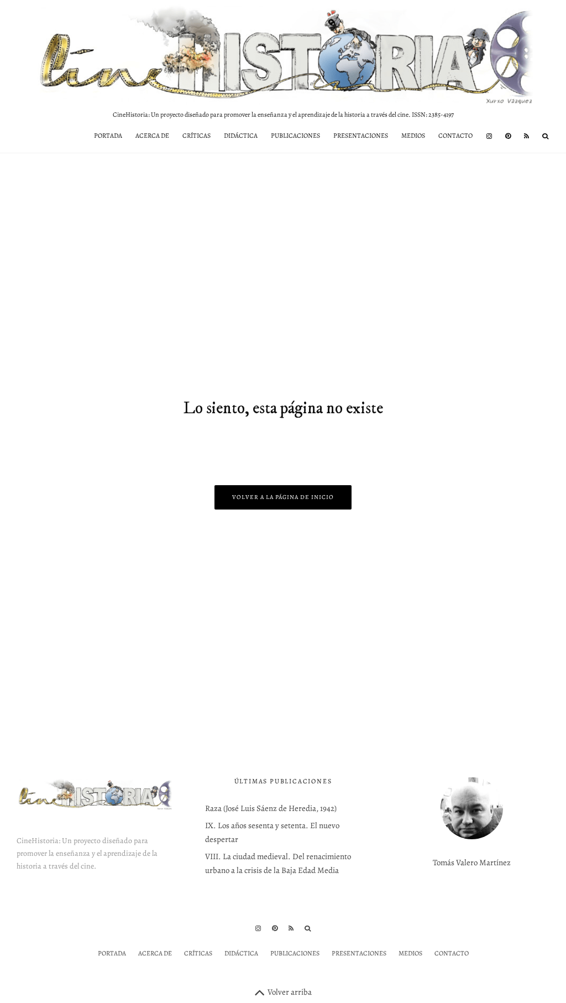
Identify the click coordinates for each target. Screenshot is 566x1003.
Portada (108, 135)
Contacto (455, 135)
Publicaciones (295, 135)
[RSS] (526, 136)
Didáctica (241, 135)
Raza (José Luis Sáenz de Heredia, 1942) (271, 808)
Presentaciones (360, 135)
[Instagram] (489, 136)
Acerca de (152, 135)
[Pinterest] (508, 136)
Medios (413, 135)
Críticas (196, 135)
